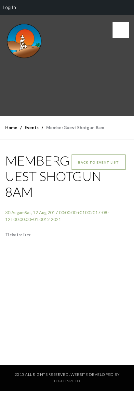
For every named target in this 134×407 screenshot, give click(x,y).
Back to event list (98, 162)
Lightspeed (67, 380)
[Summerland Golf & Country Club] (24, 39)
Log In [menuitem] (9, 7)
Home (11, 127)
